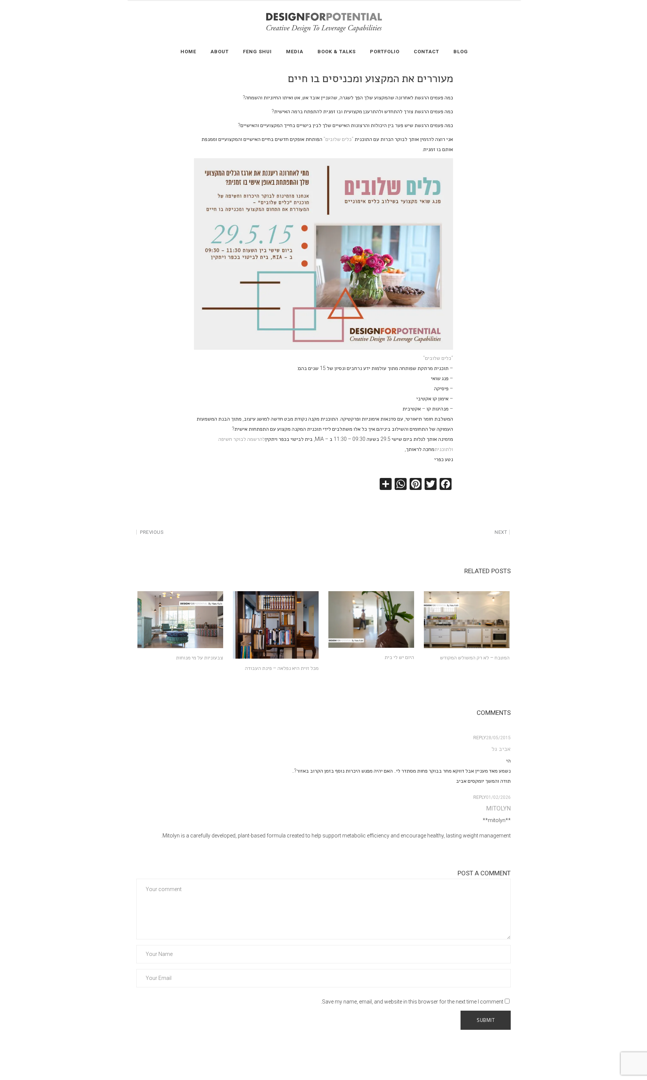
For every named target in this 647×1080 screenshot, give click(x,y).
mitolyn (498, 808)
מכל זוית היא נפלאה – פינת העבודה (282, 668)
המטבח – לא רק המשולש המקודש (475, 658)
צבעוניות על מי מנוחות (199, 658)
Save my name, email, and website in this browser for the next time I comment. (412, 1002)
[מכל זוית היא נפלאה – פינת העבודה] (276, 625)
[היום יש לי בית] (371, 619)
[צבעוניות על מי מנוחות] (180, 620)
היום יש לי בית (399, 657)
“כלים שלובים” (338, 139)
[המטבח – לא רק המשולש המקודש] (467, 619)
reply (479, 737)
